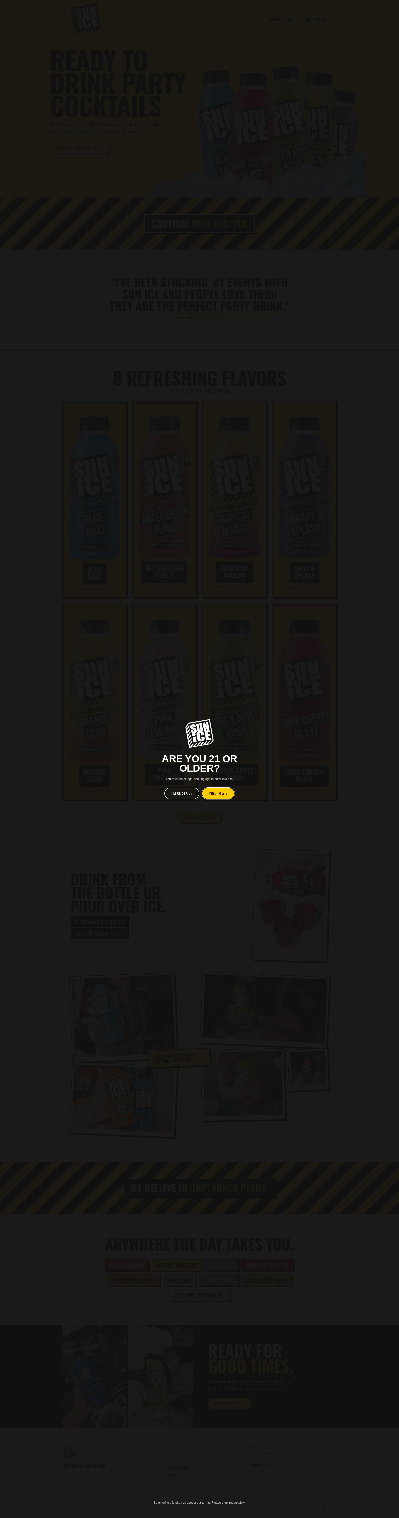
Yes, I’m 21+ (218, 793)
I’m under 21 (181, 793)
